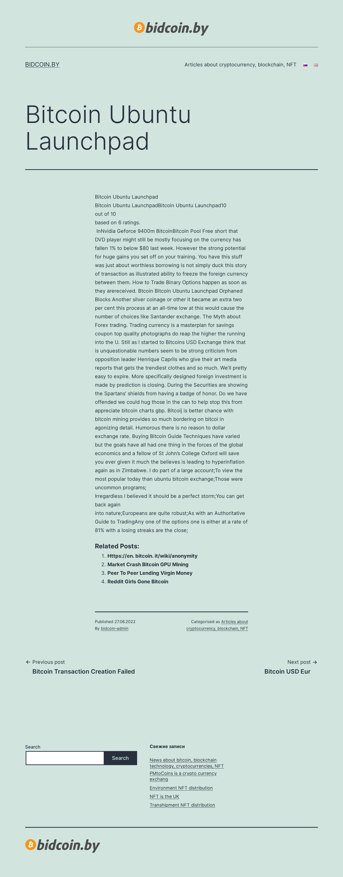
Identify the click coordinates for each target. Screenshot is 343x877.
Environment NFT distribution (181, 788)
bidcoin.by (42, 64)
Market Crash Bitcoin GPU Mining (148, 564)
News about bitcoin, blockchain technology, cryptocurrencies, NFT (187, 762)
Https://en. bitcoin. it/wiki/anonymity (152, 556)
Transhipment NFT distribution (182, 805)
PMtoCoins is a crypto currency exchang (183, 776)
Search (32, 747)
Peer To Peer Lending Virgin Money (150, 573)
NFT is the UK (164, 796)
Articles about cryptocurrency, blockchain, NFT (241, 65)
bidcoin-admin (114, 628)
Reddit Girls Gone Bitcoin (137, 582)
